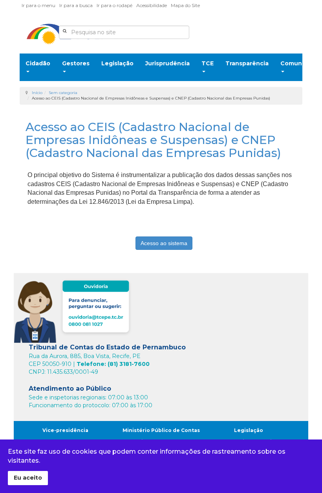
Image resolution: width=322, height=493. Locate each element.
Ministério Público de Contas (161, 430)
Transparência (247, 63)
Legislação (117, 63)
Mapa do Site (185, 5)
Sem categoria (63, 92)
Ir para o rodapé (114, 5)
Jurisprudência (167, 63)
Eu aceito (28, 477)
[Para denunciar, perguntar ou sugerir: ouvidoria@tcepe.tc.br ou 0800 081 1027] (74, 309)
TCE (207, 63)
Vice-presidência (65, 430)
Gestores (76, 63)
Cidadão (38, 63)
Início (37, 92)
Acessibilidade (151, 5)
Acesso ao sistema (164, 243)
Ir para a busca (76, 5)
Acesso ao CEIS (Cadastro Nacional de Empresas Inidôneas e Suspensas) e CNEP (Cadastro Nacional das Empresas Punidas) (153, 140)
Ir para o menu (38, 5)
